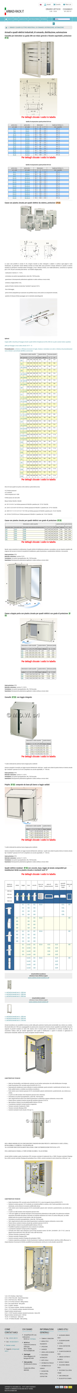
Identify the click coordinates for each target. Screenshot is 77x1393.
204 (22, 370)
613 (23, 911)
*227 (21, 449)
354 (22, 653)
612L (63, 907)
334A (15, 531)
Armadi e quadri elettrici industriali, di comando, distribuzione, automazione (37, 27)
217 (22, 415)
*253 (21, 466)
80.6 (14, 131)
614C (49, 954)
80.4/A (27, 129)
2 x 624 (29, 954)
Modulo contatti (10, 1345)
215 (22, 408)
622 (29, 907)
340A (15, 537)
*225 (21, 442)
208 (22, 384)
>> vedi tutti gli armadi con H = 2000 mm (15, 996)
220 (22, 425)
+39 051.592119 (13, 1338)
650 (69, 904)
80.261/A (27, 188)
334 (6, 531)
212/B (25, 398)
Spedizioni (44, 1346)
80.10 (14, 135)
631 (34, 904)
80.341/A (27, 196)
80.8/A (27, 133)
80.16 (14, 141)
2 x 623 (29, 951)
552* (27, 833)
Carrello (57, 4)
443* (27, 750)
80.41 (14, 172)
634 (34, 914)
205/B (25, 374)
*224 (21, 438)
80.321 (14, 194)
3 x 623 (29, 964)
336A (15, 533)
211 (22, 394)
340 (6, 537)
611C (49, 944)
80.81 (14, 176)
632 (34, 907)
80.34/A (27, 153)
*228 (21, 452)
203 (22, 367)
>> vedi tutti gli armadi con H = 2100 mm (15, 1020)
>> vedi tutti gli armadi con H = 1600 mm (15, 992)
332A (15, 529)
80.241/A (27, 186)
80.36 (14, 155)
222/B (25, 432)
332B (24, 529)
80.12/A (27, 137)
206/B (25, 377)
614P (56, 954)
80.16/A (27, 141)
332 (6, 529)
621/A (40, 904)
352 (22, 651)
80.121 (14, 180)
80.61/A (27, 174)
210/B (25, 391)
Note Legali (44, 1360)
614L (63, 914)
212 (22, 398)
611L (63, 904)
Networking (44, 19)
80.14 (14, 139)
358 (22, 657)
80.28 (14, 147)
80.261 (14, 188)
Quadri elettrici (23, 19)
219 (22, 421)
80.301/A (27, 192)
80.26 (14, 145)
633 (34, 911)
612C (49, 947)
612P (56, 947)
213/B (25, 401)
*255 (21, 472)
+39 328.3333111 (14, 1342)
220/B (25, 425)
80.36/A (27, 155)
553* (27, 835)
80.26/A (27, 145)
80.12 (14, 137)
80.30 (14, 149)
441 (27, 746)
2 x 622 (29, 947)
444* (27, 752)
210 (22, 391)
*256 (21, 476)
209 (22, 387)
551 (27, 831)
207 (22, 381)
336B (24, 533)
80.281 (14, 190)
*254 (21, 469)
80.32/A (27, 151)
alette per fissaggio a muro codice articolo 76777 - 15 (18, 345)
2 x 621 (29, 944)
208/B (25, 384)
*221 (21, 428)
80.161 (14, 184)
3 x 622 (29, 961)
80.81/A (27, 176)
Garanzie (44, 1349)
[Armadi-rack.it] (15, 11)
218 (22, 418)
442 (27, 748)
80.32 (14, 151)
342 (6, 539)
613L (63, 911)
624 (29, 914)
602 (17, 921)
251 (22, 459)
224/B (25, 438)
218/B (25, 418)
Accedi (48, 4)
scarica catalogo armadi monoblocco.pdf (38, 977)
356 (22, 655)
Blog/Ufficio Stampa (65, 1378)
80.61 (14, 174)
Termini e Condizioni (47, 1338)
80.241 (14, 186)
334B (24, 531)
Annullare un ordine (47, 1352)
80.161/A (27, 184)
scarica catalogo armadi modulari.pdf (38, 1002)
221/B (25, 428)
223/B (25, 435)
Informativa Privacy (47, 1363)
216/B (25, 411)
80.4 (14, 129)
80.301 (14, 192)
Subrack (16, 19)
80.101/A (27, 178)
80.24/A (27, 143)
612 (23, 907)
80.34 (14, 153)
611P (56, 944)
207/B (25, 381)
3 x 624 (29, 967)
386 (22, 678)
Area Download (63, 1375)
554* (27, 837)
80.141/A (27, 182)
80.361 (14, 198)
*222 (21, 432)
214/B (25, 404)
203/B (25, 367)
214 (22, 404)
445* (27, 754)
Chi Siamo (33, 1339)
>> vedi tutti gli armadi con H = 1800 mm (15, 994)
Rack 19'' (10, 19)
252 (22, 462)
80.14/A (27, 139)
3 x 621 (29, 958)
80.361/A (27, 198)
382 (22, 674)
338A (15, 535)
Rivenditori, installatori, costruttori (44, 1373)
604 (17, 927)
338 (6, 535)
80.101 (14, 178)
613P (56, 951)
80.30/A (27, 149)
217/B (25, 415)
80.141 (14, 182)
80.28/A (27, 147)
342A (15, 539)
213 (22, 401)
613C (49, 951)
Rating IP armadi (64, 1362)
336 (6, 533)
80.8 (14, 133)
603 (17, 924)
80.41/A (27, 172)
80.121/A (27, 180)
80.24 (14, 143)
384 (22, 676)
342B (24, 539)
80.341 (14, 196)
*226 (21, 445)
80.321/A (27, 194)
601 (17, 917)
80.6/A (27, 131)
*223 (21, 435)
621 (29, 904)
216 (22, 411)
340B (24, 537)
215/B (25, 408)
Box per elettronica (34, 19)
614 (23, 914)
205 (22, 374)
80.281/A (27, 190)
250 (22, 455)
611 (23, 904)
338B (24, 535)
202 (22, 363)
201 (22, 360)
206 (22, 377)
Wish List (68, 4)
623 (29, 911)
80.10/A (27, 135)
